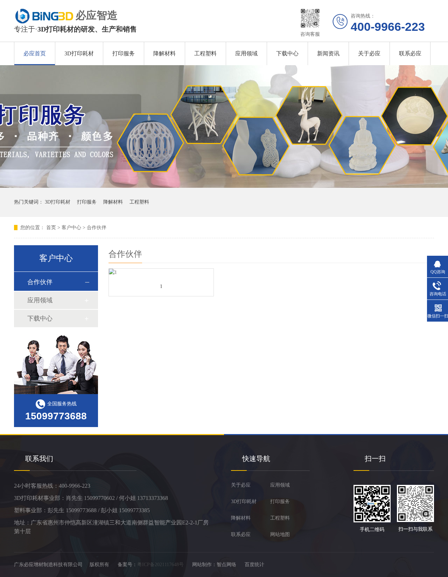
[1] (161, 272)
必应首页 (34, 53)
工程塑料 (205, 53)
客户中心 (71, 227)
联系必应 (410, 53)
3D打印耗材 (79, 53)
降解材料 (164, 53)
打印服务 (123, 53)
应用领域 (246, 53)
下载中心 (287, 53)
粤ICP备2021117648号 (160, 564)
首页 (51, 227)
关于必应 (369, 53)
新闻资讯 (328, 53)
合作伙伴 (96, 227)
